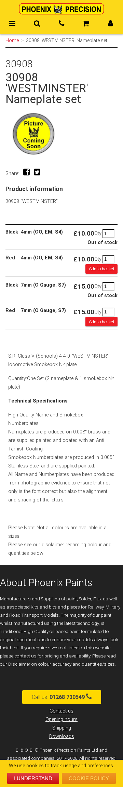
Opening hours (61, 719)
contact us (25, 655)
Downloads (61, 736)
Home (12, 40)
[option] (61, 134)
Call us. (58, 697)
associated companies (31, 758)
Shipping (61, 728)
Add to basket (101, 268)
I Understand (33, 778)
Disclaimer (19, 664)
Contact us (61, 711)
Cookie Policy (89, 778)
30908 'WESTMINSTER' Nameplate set (66, 40)
